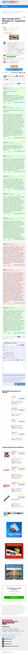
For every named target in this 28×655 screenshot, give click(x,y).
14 (4, 85)
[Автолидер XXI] (14, 37)
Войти (19, 345)
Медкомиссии (8, 623)
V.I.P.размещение (15, 67)
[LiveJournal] (18, 513)
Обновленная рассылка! (14, 591)
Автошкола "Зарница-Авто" (14, 468)
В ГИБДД (4, 631)
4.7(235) (17, 27)
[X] (8, 513)
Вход (24, 17)
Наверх (6, 72)
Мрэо (4, 624)
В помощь (16, 631)
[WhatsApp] (22, 513)
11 (18, 83)
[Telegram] (6, 515)
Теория (4, 628)
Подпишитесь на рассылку (11, 646)
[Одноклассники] (23, 72)
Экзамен (16, 628)
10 (16, 83)
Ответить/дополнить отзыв (19, 102)
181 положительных (15, 29)
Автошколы (7, 620)
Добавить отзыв (8, 32)
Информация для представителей (15, 69)
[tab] (5, 76)
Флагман (13, 396)
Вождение (9, 628)
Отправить (21, 384)
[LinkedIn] (14, 513)
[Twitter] (21, 72)
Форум (3, 636)
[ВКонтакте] (20, 72)
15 (6, 85)
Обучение (10, 631)
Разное (22, 631)
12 (21, 83)
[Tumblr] (16, 513)
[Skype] (4, 515)
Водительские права (14, 630)
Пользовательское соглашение (9, 637)
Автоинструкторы (10, 621)
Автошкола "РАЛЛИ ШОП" (14, 453)
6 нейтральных (13, 30)
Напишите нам (8, 643)
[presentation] (5, 76)
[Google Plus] (24, 72)
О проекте (4, 634)
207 (9, 29)
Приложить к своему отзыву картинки (15, 375)
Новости (19, 634)
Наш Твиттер (7, 641)
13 (24, 83)
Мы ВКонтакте (8, 639)
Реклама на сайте (10, 636)
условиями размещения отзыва (14, 381)
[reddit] (10, 513)
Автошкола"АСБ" (15, 499)
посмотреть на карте (11, 56)
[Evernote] (12, 513)
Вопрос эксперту (11, 634)
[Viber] (20, 513)
